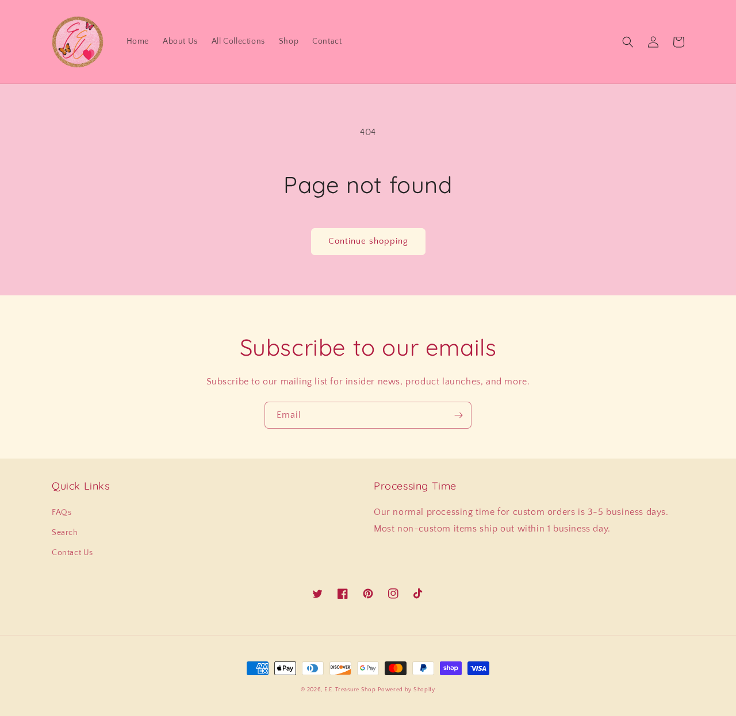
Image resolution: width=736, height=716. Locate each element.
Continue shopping (368, 241)
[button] (628, 42)
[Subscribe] (458, 415)
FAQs (61, 512)
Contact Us (72, 552)
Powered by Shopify (406, 690)
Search (65, 532)
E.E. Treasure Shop (350, 690)
